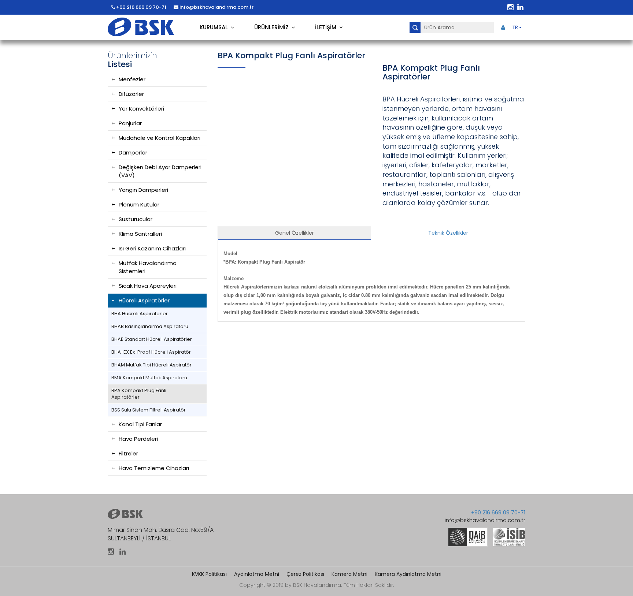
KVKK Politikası (209, 574)
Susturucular (135, 219)
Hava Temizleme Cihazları (154, 468)
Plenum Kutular (139, 204)
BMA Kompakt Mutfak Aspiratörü (149, 377)
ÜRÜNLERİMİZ (273, 27)
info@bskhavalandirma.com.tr (215, 7)
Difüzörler (131, 94)
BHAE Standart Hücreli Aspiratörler (151, 339)
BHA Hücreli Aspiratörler (139, 313)
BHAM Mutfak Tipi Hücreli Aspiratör (151, 364)
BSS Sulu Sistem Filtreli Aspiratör (148, 409)
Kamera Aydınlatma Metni (408, 574)
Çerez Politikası (305, 574)
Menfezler (132, 79)
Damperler (133, 152)
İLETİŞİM (327, 27)
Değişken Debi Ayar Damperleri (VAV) (160, 171)
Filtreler (128, 453)
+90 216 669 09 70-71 (140, 7)
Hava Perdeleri (138, 439)
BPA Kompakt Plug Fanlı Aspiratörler (138, 394)
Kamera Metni (349, 574)
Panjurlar (130, 123)
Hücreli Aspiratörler (144, 300)
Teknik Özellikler (448, 232)
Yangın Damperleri (143, 190)
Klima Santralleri (140, 234)
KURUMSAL (215, 27)
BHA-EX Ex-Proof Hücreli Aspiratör (151, 352)
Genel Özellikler (294, 232)
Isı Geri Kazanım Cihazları (152, 248)
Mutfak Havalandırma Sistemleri (148, 267)
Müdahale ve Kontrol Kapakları (159, 138)
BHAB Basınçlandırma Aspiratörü (149, 326)
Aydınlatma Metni (256, 574)
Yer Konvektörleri (141, 108)
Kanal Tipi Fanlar (140, 424)
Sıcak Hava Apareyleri (148, 286)
